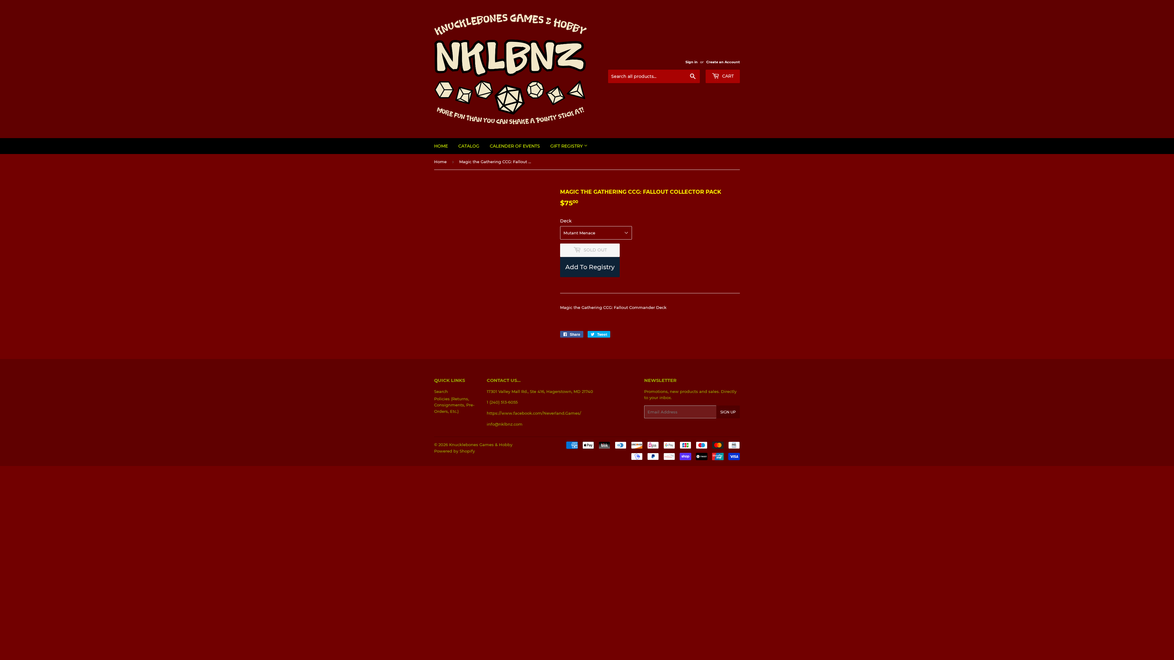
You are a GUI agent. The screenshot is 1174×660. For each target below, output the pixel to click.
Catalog (468, 146)
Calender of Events (515, 146)
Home (441, 146)
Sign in (691, 62)
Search (441, 391)
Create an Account (723, 62)
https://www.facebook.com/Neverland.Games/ (534, 413)
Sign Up (728, 412)
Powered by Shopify (454, 451)
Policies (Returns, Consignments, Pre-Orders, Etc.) (454, 405)
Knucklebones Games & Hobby (480, 444)
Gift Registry (567, 146)
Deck (566, 221)
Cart (727, 76)
